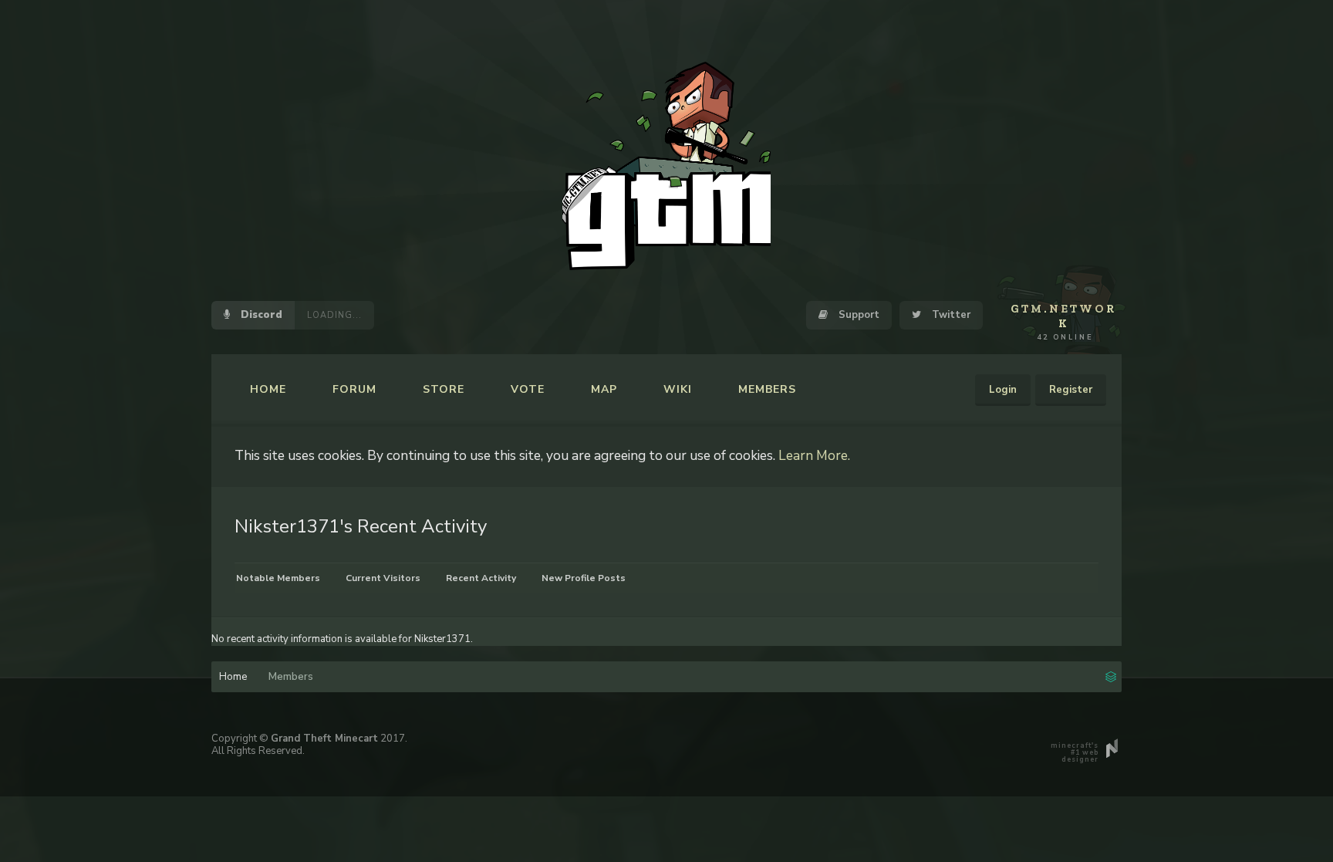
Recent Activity (481, 578)
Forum (354, 389)
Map (604, 389)
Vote (528, 389)
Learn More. (814, 455)
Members (767, 389)
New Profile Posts (584, 578)
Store (443, 389)
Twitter (949, 315)
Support (857, 315)
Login (1003, 390)
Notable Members (278, 578)
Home (268, 389)
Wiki (677, 389)
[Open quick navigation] (1111, 675)
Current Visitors (383, 578)
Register (1070, 390)
